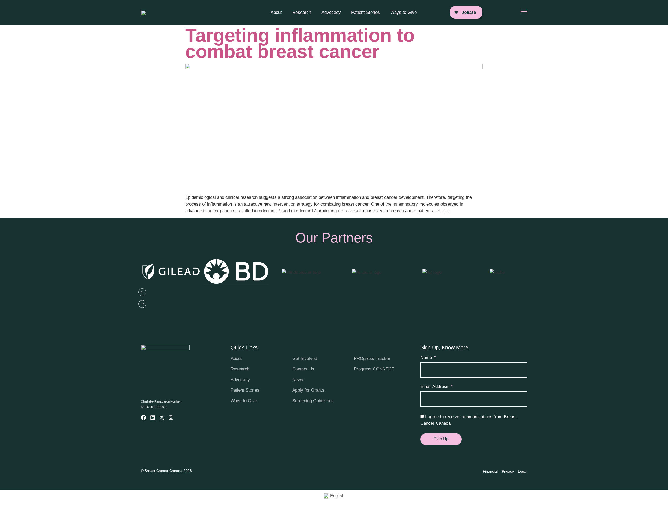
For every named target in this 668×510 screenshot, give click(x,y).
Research (301, 12)
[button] (334, 293)
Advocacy (331, 12)
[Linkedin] (152, 417)
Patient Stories (365, 12)
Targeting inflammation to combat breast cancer (300, 43)
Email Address (435, 386)
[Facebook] (143, 417)
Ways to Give (403, 12)
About (276, 12)
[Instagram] (171, 417)
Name (426, 357)
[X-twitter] (161, 417)
